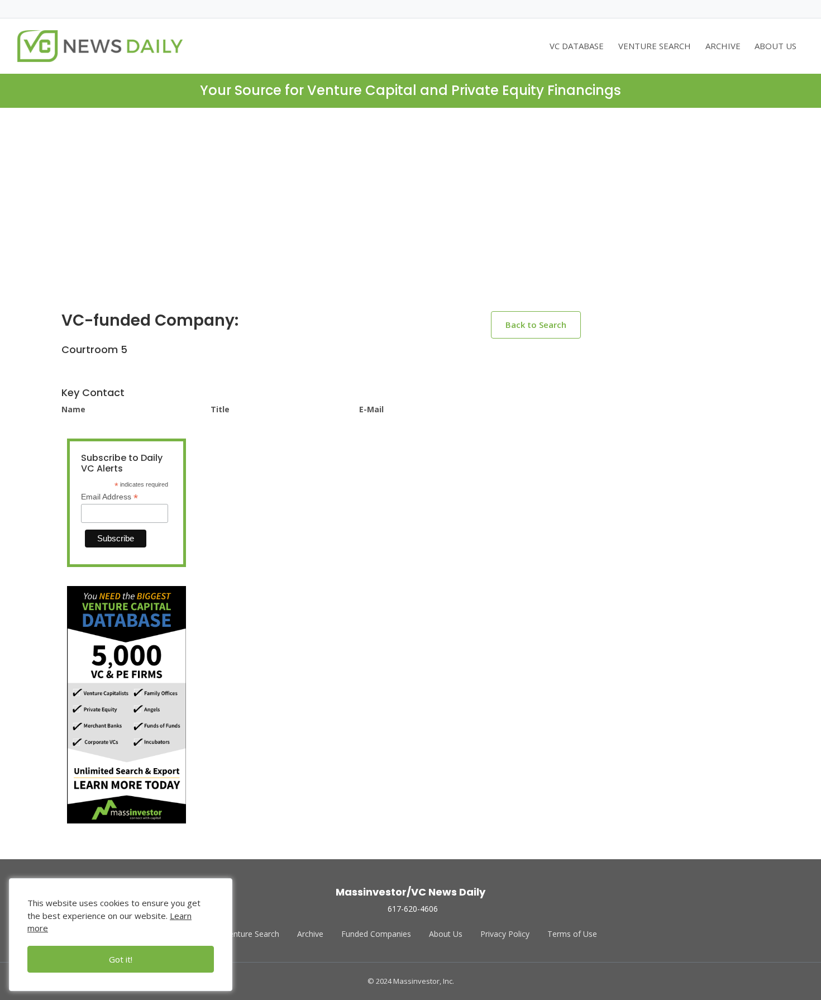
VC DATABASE (577, 45)
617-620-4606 (413, 908)
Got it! (120, 959)
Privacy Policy (504, 933)
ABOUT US (775, 45)
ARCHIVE (723, 45)
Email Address (109, 497)
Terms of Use (572, 933)
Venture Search (252, 933)
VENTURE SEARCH (654, 45)
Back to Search (535, 324)
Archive (310, 933)
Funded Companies (376, 933)
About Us (445, 933)
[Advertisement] (410, 218)
